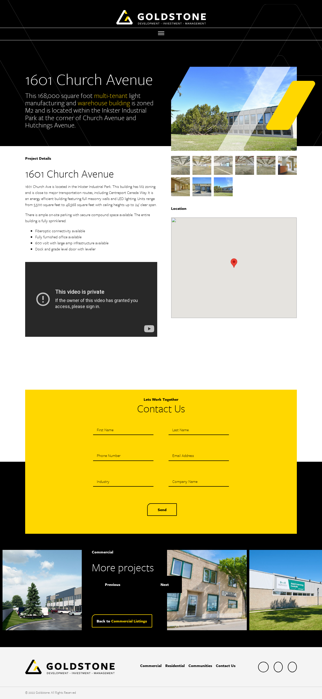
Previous (112, 584)
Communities (200, 665)
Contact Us (225, 665)
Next (164, 584)
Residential (175, 665)
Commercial (151, 665)
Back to (122, 621)
